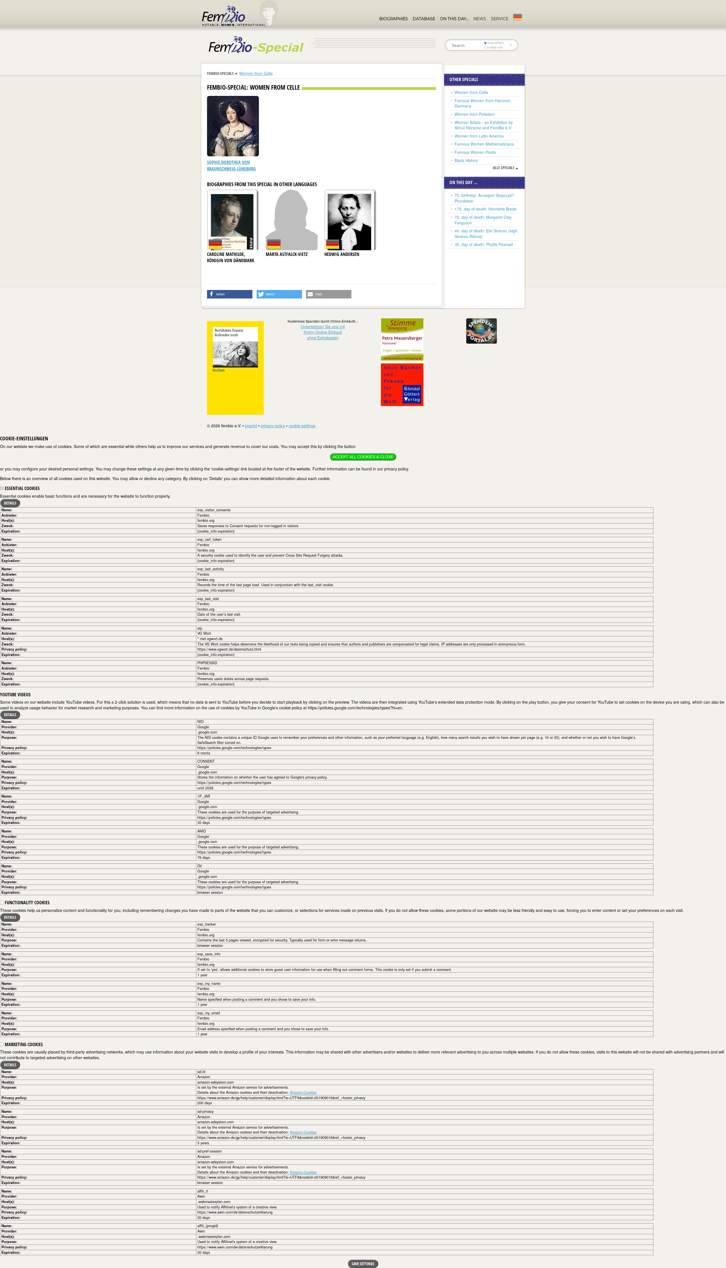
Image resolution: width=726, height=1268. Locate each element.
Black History (466, 160)
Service (499, 18)
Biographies (393, 18)
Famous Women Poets (475, 152)
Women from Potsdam (475, 114)
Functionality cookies (27, 902)
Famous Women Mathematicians (484, 144)
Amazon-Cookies (303, 1092)
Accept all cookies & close (363, 457)
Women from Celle (256, 73)
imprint (251, 425)
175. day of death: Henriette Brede (486, 209)
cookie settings (302, 425)
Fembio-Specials (220, 73)
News (479, 18)
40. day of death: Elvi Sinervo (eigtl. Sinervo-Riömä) (486, 233)
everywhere (495, 43)
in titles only (495, 47)
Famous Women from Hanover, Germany (483, 103)
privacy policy (273, 425)
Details (10, 503)
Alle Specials (503, 168)
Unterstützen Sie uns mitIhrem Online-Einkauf (323, 332)
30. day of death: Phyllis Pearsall (484, 244)
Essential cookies (22, 488)
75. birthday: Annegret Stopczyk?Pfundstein (484, 198)
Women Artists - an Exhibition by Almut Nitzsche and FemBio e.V (484, 125)
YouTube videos (15, 694)
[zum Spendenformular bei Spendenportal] (481, 330)
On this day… (454, 18)
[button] (229, 294)
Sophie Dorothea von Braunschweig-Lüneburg (231, 165)
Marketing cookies (23, 1044)
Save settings (363, 1263)
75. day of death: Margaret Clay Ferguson (483, 220)
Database (424, 18)
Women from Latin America (479, 136)
